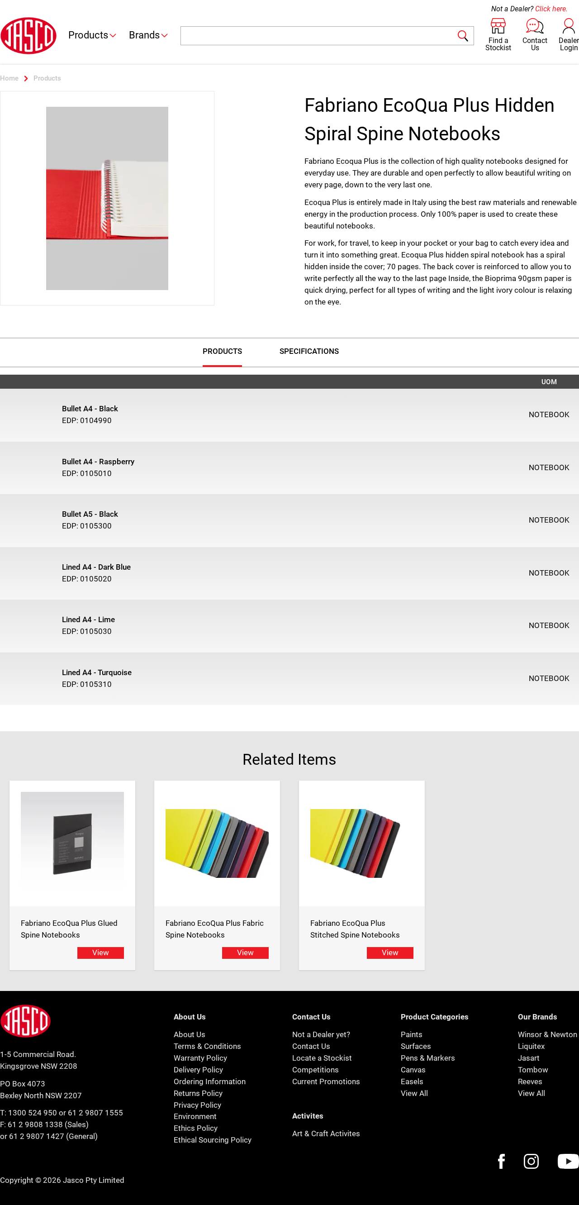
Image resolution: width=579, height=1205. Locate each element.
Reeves (530, 1081)
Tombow (533, 1069)
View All (414, 1093)
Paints (411, 1034)
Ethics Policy (196, 1128)
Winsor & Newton (547, 1034)
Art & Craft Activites (326, 1133)
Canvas (413, 1069)
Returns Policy (198, 1093)
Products (88, 35)
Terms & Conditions (207, 1046)
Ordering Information (210, 1081)
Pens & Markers (428, 1057)
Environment (195, 1116)
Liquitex (531, 1046)
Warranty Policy (200, 1057)
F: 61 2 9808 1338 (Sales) (44, 1124)
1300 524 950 (32, 1112)
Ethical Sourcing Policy (213, 1139)
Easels (412, 1081)
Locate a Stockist (322, 1057)
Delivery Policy (198, 1069)
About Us (189, 1034)
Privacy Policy (197, 1105)
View (100, 952)
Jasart (529, 1057)
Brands (144, 35)
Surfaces (416, 1046)
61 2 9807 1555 (95, 1112)
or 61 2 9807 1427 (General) (49, 1136)
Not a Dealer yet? (321, 1034)
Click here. (551, 9)
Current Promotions (326, 1081)
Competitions (315, 1069)
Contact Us (311, 1046)
